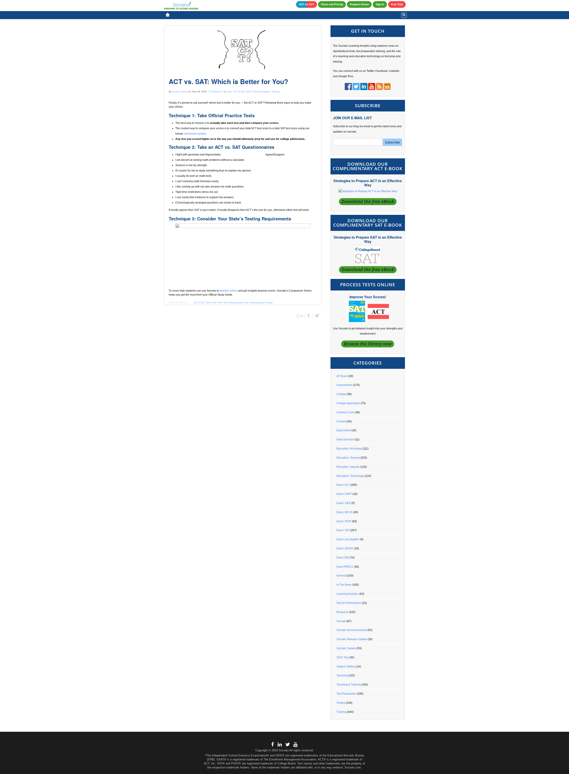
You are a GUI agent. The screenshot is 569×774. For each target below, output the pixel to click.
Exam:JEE (343, 557)
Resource (342, 612)
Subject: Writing (346, 666)
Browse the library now (368, 344)
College (341, 394)
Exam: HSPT (344, 494)
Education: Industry (348, 466)
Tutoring (276, 91)
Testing (341, 702)
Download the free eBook (367, 201)
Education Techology (349, 448)
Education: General (348, 457)
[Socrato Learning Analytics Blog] (167, 14)
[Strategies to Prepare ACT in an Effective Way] (368, 191)
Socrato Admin (179, 91)
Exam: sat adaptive (348, 539)
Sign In (380, 4)
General (341, 575)
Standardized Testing (261, 302)
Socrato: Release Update (352, 639)
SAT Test (223, 302)
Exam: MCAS (345, 512)
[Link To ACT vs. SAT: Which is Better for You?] (243, 50)
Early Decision (345, 439)
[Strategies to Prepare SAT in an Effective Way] (368, 255)
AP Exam (342, 376)
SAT (214, 302)
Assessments (345, 385)
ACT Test (205, 302)
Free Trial (397, 4)
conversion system (195, 133)
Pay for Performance (349, 603)
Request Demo (359, 4)
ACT (196, 302)
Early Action (344, 430)
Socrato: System (346, 648)
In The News (344, 584)
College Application (348, 403)
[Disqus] (243, 381)
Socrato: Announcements (352, 630)
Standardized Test (239, 302)
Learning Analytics (260, 91)
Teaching (342, 675)
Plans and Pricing (332, 4)
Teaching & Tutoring (349, 684)
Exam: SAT (244, 91)
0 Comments (215, 91)
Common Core (345, 412)
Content (341, 421)
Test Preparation (346, 693)
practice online (228, 290)
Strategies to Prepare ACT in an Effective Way (367, 182)
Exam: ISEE (344, 503)
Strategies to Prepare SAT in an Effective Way (368, 239)
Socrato (341, 621)
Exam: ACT (232, 91)
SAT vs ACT (306, 4)
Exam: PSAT (344, 521)
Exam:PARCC (345, 566)
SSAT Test (343, 657)
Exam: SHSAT (345, 548)
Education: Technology (350, 476)
